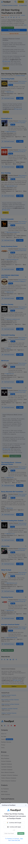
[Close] (26, 805)
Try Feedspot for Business (12, 838)
